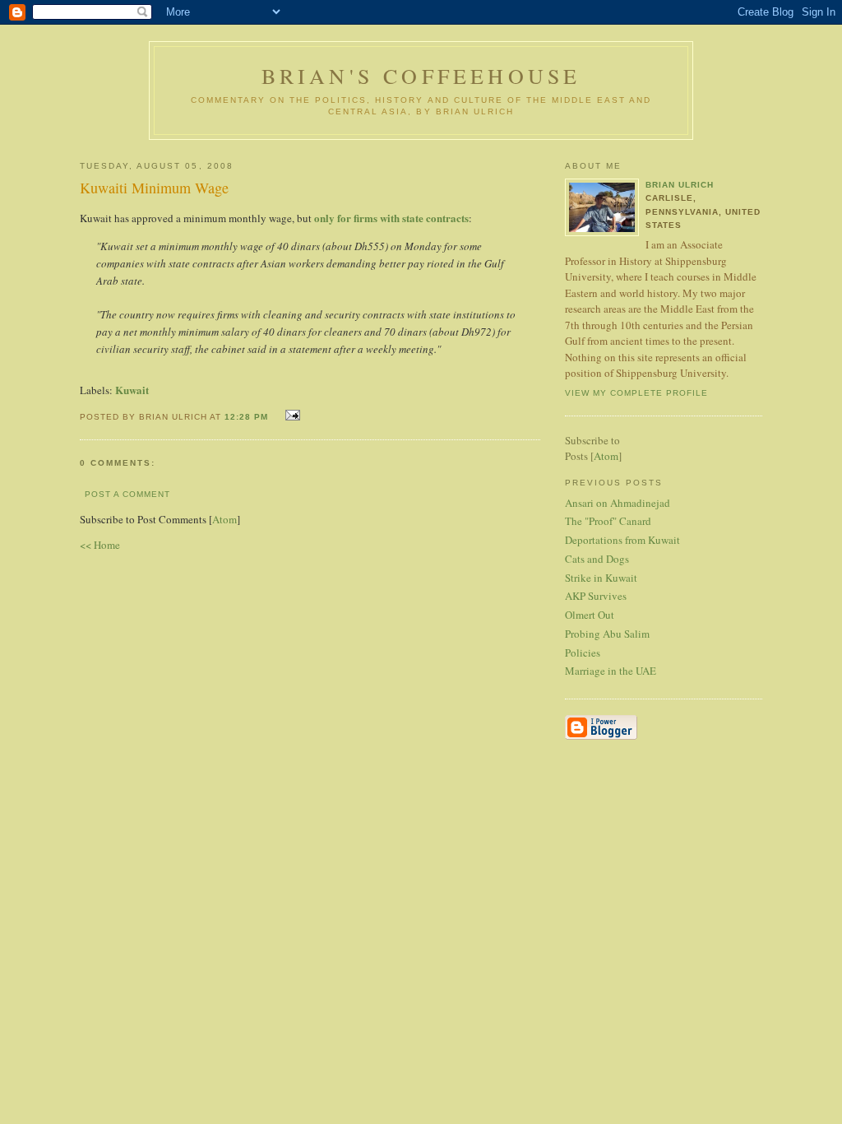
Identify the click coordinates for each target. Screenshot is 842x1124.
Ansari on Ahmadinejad (617, 502)
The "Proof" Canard (608, 520)
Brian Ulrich (679, 184)
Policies (582, 652)
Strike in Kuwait (601, 577)
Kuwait (132, 389)
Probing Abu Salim (607, 633)
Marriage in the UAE (610, 670)
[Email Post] (290, 415)
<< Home (100, 544)
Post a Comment (127, 494)
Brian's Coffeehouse (421, 76)
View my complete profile (636, 392)
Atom (224, 519)
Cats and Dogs (597, 558)
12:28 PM (247, 416)
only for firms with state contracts (391, 217)
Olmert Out (589, 614)
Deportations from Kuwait (622, 539)
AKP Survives (596, 595)
